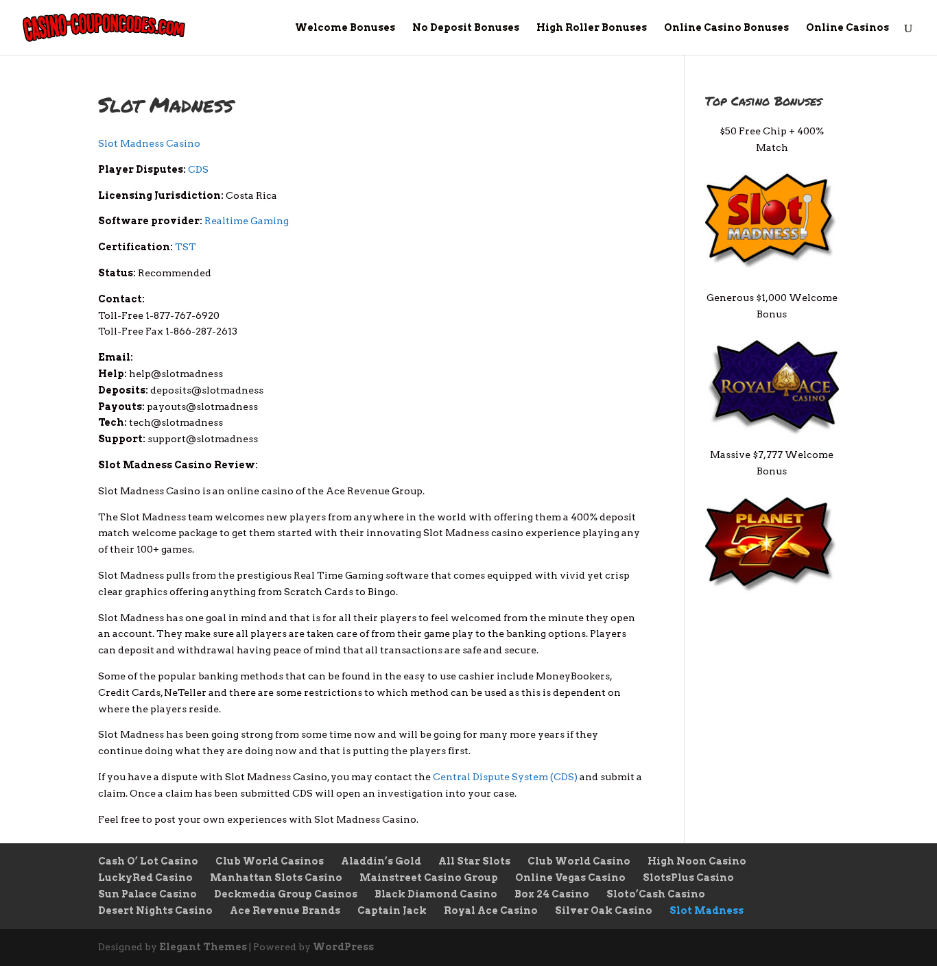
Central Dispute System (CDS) (505, 776)
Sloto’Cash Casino (655, 894)
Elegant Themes (203, 946)
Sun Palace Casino (147, 894)
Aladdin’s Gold (381, 861)
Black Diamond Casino (436, 894)
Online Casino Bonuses (726, 28)
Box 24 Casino (551, 894)
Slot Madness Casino (149, 143)
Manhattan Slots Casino (276, 877)
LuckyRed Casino (145, 877)
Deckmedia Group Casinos (285, 894)
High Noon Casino (697, 861)
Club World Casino (578, 861)
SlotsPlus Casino (688, 877)
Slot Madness (706, 910)
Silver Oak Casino (603, 910)
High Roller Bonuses (591, 28)
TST (185, 246)
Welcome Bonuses (345, 28)
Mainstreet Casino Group (428, 877)
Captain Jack (392, 910)
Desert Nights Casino (155, 910)
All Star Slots (474, 861)
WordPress (343, 946)
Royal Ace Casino (491, 910)
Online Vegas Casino (570, 877)
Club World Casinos (269, 861)
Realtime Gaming (246, 220)
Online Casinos (847, 28)
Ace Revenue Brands (285, 910)
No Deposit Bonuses (465, 28)
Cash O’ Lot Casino (148, 861)
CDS (198, 169)
